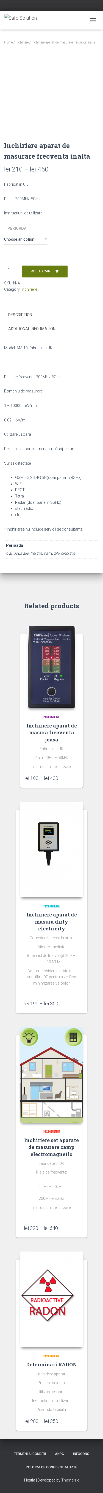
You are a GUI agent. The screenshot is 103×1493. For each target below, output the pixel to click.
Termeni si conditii (30, 1454)
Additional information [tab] (31, 329)
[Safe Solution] (22, 20)
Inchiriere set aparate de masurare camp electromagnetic (51, 1147)
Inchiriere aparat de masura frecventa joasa (51, 732)
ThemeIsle (70, 1480)
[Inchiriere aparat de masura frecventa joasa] (51, 667)
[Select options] (76, 778)
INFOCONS (81, 1454)
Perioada (16, 228)
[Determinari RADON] (51, 1299)
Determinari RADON (51, 1364)
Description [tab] (20, 315)
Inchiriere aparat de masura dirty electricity (51, 921)
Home (8, 42)
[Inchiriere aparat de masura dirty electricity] (51, 849)
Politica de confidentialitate (51, 1467)
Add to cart (41, 271)
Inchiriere (22, 42)
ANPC (59, 1454)
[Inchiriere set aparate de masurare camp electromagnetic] (51, 1075)
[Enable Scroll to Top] (92, 1482)
